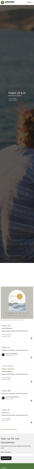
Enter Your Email (6, 452)
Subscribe (6, 458)
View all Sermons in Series (9, 429)
